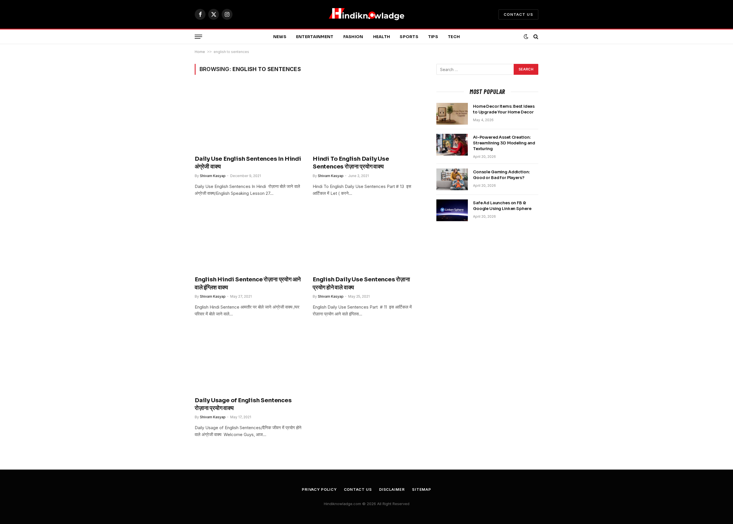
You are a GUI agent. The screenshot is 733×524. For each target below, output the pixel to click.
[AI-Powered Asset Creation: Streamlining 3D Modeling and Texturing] (452, 145)
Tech (454, 36)
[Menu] (198, 36)
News (279, 36)
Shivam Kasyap (213, 176)
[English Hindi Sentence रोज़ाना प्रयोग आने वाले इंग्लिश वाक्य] (248, 239)
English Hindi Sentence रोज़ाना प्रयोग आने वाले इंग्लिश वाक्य (248, 283)
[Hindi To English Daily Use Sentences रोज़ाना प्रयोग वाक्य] (366, 118)
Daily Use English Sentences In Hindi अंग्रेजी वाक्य (248, 162)
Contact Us (518, 14)
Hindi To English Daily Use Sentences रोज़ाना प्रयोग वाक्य (351, 162)
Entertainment (315, 36)
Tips (433, 36)
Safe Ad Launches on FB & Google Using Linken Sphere (502, 205)
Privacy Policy (319, 489)
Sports (409, 36)
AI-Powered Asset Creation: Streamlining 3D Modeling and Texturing (504, 143)
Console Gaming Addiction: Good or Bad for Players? (501, 174)
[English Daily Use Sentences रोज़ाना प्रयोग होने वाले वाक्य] (366, 239)
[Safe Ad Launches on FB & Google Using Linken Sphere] (452, 210)
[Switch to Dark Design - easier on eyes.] (526, 36)
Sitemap (421, 489)
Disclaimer (392, 489)
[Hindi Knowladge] (366, 14)
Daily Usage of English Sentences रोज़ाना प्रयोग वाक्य (243, 404)
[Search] (535, 36)
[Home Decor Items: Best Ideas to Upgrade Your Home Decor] (452, 114)
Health (381, 36)
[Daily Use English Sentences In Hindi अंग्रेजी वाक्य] (248, 118)
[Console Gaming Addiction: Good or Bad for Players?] (452, 179)
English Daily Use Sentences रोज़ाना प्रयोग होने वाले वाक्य (361, 283)
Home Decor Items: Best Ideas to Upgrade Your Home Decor (504, 109)
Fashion (353, 36)
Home (200, 52)
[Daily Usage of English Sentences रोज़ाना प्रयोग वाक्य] (248, 360)
